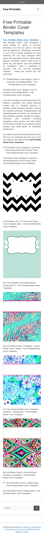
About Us (26, 527)
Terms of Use (22, 529)
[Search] (36, 508)
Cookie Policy (36, 527)
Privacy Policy (11, 529)
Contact (26, 532)
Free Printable (12, 9)
